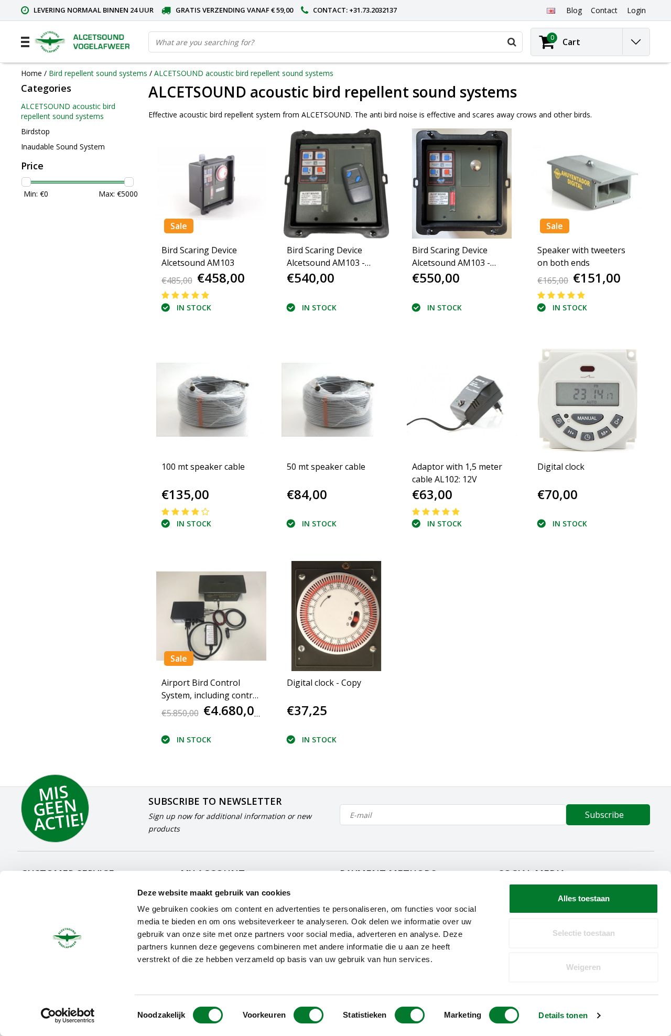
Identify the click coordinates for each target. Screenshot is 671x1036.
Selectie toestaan (584, 933)
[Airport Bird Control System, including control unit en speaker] (211, 616)
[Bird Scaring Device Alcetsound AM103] (211, 183)
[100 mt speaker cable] (211, 399)
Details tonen (562, 1015)
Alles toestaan (584, 898)
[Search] (511, 42)
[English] (550, 10)
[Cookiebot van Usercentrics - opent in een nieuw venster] (68, 1015)
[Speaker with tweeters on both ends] (587, 183)
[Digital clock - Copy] (337, 616)
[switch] (308, 1015)
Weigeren (583, 967)
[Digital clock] (587, 399)
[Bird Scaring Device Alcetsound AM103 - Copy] (337, 183)
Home (31, 73)
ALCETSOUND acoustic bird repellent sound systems (243, 73)
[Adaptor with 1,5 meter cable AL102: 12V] (462, 399)
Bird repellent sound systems (98, 73)
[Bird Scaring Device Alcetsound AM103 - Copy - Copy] (462, 183)
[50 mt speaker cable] (337, 399)
